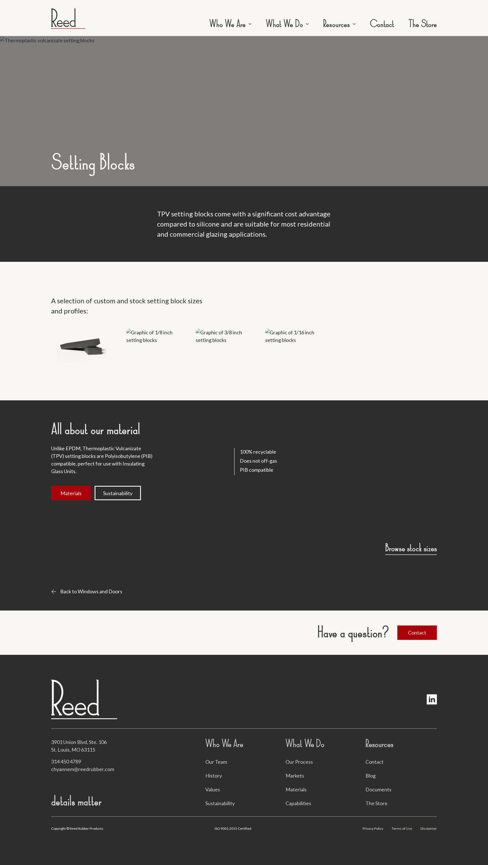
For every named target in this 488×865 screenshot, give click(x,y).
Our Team (216, 762)
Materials (71, 493)
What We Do (284, 23)
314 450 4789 (66, 761)
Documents (378, 789)
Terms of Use (402, 828)
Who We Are (227, 23)
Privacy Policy (373, 828)
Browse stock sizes (411, 548)
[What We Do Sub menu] (307, 24)
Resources (336, 23)
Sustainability (117, 493)
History (213, 775)
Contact (382, 23)
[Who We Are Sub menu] (250, 24)
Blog (370, 775)
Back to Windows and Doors (91, 591)
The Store (422, 23)
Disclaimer (429, 828)
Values (212, 789)
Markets (295, 775)
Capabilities (298, 803)
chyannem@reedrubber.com (82, 769)
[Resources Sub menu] (354, 24)
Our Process (299, 762)
